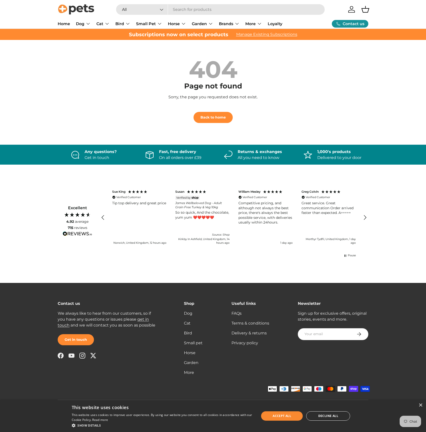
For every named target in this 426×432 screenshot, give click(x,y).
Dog (80, 23)
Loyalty (275, 23)
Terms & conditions (250, 323)
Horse (174, 23)
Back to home (213, 117)
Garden (199, 23)
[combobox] (220, 9)
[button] (365, 9)
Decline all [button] (328, 416)
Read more (100, 420)
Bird (119, 23)
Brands (226, 23)
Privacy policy (244, 343)
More (250, 23)
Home (64, 23)
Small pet (193, 343)
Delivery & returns (249, 333)
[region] (234, 217)
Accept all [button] (282, 416)
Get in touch (76, 339)
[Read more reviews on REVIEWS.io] (77, 234)
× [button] (420, 405)
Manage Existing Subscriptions (266, 34)
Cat (99, 23)
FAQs (236, 313)
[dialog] (213, 416)
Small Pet (146, 23)
